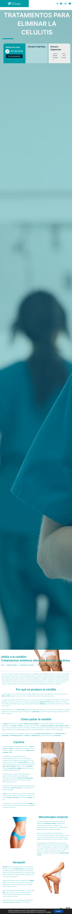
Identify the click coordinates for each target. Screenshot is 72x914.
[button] (57, 3)
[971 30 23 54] (7, 51)
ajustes (49, 912)
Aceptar (58, 911)
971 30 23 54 (17, 51)
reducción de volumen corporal (11, 902)
